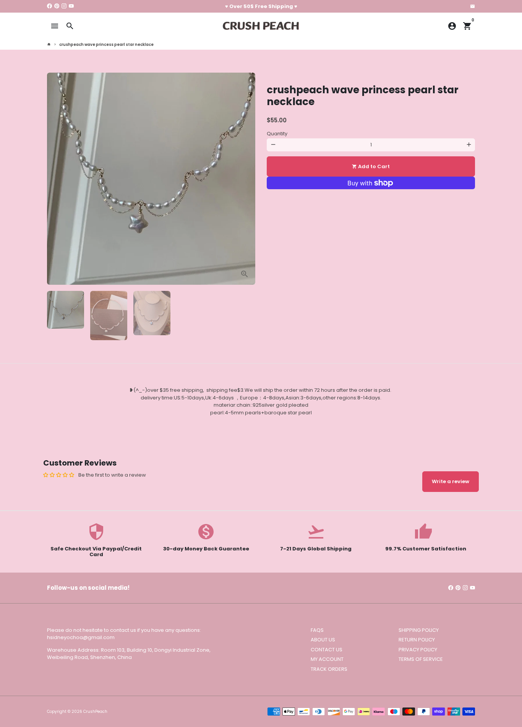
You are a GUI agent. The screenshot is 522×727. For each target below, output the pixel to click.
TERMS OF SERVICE (421, 659)
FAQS (317, 630)
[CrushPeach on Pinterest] (56, 6)
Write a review (450, 481)
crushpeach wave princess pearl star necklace (106, 44)
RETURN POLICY (417, 639)
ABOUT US (323, 639)
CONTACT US (326, 649)
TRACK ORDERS (329, 669)
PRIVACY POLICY (418, 649)
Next (246, 178)
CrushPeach (95, 711)
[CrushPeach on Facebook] (49, 6)
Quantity (277, 133)
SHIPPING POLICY (419, 630)
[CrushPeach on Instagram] (64, 6)
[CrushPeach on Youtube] (71, 6)
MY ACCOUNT (327, 659)
